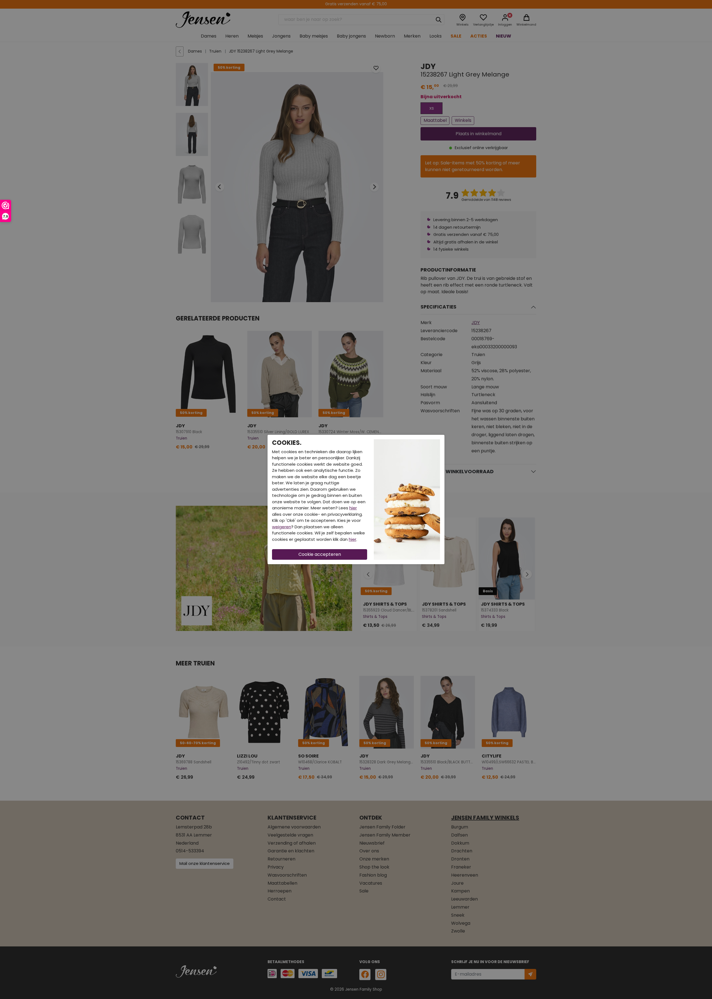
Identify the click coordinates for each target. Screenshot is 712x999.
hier (353, 508)
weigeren (281, 527)
